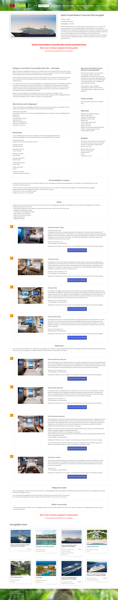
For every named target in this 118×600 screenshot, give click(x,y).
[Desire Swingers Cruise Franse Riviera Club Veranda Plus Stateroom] (30, 367)
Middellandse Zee (42, 580)
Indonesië (17, 580)
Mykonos (64, 553)
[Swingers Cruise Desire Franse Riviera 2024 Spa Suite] (30, 295)
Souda (72, 583)
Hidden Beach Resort (93, 546)
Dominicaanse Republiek (40, 550)
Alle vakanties (75, 592)
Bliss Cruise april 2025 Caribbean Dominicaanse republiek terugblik (96, 574)
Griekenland (70, 549)
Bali (13, 580)
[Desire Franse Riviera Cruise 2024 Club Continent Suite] (30, 324)
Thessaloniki (70, 553)
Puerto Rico (96, 580)
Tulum (88, 551)
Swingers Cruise (35, 592)
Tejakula (13, 582)
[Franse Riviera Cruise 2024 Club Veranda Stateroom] (30, 395)
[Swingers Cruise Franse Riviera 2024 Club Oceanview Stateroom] (30, 424)
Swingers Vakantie (46, 592)
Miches (44, 551)
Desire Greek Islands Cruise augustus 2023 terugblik (69, 545)
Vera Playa (39, 577)
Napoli (63, 583)
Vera (41, 582)
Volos (67, 554)
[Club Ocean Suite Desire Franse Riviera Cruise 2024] (30, 267)
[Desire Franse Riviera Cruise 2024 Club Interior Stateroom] (30, 465)
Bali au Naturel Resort (17, 577)
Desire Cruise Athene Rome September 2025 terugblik (69, 578)
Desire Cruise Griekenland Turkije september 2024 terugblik (20, 545)
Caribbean (91, 549)
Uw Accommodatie (91, 592)
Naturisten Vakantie (57, 592)
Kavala (63, 551)
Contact (83, 592)
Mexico (96, 549)
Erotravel (27, 592)
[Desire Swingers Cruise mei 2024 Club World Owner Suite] (30, 235)
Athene (65, 549)
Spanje (38, 582)
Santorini (67, 583)
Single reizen (67, 592)
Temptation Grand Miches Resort (45, 546)
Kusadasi (68, 551)
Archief (99, 592)
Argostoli (65, 582)
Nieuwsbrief (105, 592)
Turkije (63, 554)
